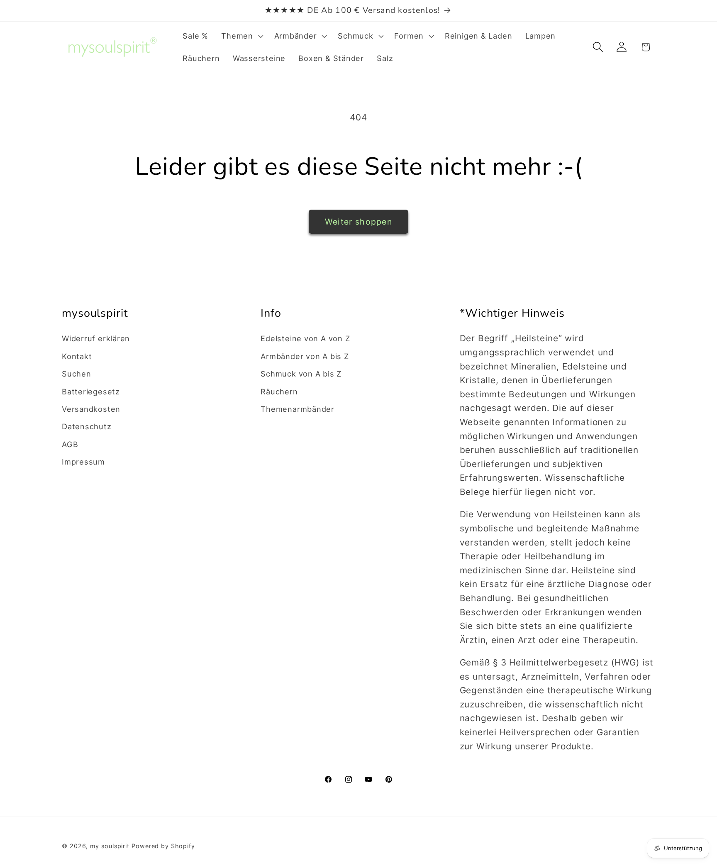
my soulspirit (111, 845)
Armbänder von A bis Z (305, 356)
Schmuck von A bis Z (301, 373)
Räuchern (279, 391)
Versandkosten (91, 408)
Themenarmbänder (297, 408)
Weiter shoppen (358, 222)
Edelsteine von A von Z (305, 338)
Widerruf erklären (96, 338)
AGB (70, 444)
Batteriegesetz (91, 391)
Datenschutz (87, 426)
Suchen (76, 373)
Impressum (83, 461)
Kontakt (77, 356)
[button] (241, 36)
